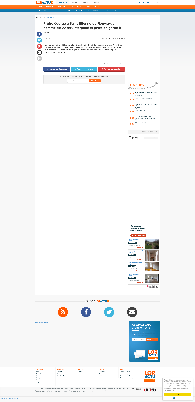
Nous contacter (62, 374)
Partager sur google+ (112, 69)
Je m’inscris (95, 81)
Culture (57, 11)
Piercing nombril (125, 372)
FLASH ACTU (50, 17)
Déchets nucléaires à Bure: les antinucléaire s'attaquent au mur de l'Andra (146, 118)
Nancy (71, 7)
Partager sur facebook (57, 69)
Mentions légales (62, 376)
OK (178, 394)
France (96, 7)
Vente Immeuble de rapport (135, 263)
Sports (46, 11)
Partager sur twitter (85, 69)
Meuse (79, 7)
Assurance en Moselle (127, 376)
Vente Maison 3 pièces (134, 275)
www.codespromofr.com (127, 374)
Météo (74, 2)
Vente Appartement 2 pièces (136, 251)
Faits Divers (79, 11)
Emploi (86, 2)
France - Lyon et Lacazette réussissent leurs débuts (143, 99)
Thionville (49, 7)
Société (106, 11)
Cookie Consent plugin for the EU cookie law (178, 398)
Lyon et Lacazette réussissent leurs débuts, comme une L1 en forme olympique (146, 93)
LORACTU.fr (39, 17)
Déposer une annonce (137, 235)
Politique (117, 11)
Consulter (139, 247)
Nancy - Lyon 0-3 (140, 110)
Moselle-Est (61, 7)
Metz (40, 7)
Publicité (59, 372)
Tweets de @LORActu (42, 322)
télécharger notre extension (9, 398)
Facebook (102, 372)
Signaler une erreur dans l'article (114, 64)
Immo (96, 2)
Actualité (63, 2)
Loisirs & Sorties (94, 11)
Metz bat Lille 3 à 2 (141, 122)
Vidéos (80, 372)
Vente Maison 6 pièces (134, 240)
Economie (67, 11)
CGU (58, 378)
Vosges (88, 7)
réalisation (138, 388)
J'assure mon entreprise (128, 378)
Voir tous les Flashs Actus (149, 132)
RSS (100, 376)
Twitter (101, 374)
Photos (80, 374)
